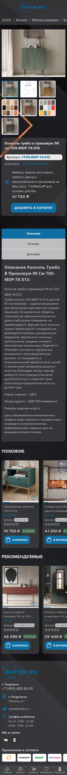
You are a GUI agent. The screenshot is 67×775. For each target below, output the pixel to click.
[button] (5, 481)
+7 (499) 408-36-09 (17, 688)
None (7, 620)
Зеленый (10, 515)
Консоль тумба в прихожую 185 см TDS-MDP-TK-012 (17, 616)
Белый (49, 515)
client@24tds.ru (19, 709)
